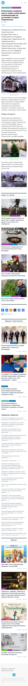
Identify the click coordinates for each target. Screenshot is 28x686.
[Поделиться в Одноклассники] (11, 310)
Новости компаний (7, 371)
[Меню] (25, 3)
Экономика (5, 400)
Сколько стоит (6, 215)
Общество (14, 244)
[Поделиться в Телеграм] (19, 310)
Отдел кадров (5, 343)
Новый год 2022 (16, 7)
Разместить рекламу (7, 670)
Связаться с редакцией (8, 668)
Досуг (3, 561)
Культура (4, 650)
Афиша (8, 619)
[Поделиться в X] (15, 310)
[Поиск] (22, 3)
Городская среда (6, 7)
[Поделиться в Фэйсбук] (2, 310)
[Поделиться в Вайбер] (23, 310)
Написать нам (8, 314)
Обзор (22, 215)
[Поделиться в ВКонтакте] (6, 310)
